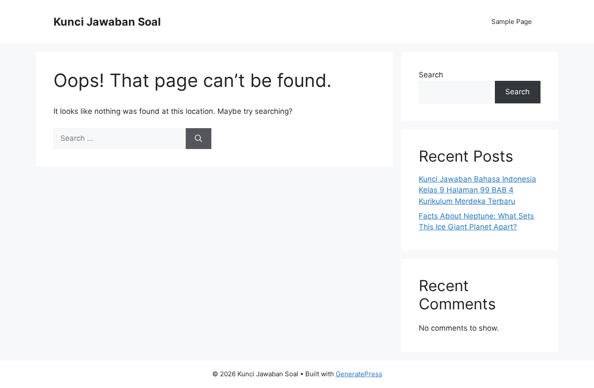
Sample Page (511, 21)
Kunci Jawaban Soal (107, 21)
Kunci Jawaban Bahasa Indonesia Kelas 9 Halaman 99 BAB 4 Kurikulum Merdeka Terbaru (477, 190)
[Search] (198, 138)
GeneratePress (359, 374)
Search (431, 74)
